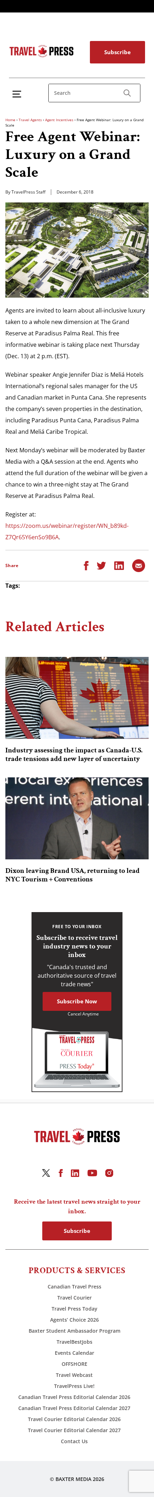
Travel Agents (30, 119)
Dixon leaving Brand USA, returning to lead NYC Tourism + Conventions (72, 875)
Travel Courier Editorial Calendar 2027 (74, 1430)
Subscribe (117, 52)
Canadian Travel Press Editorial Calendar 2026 (74, 1397)
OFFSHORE (74, 1363)
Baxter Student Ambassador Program (74, 1330)
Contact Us (74, 1441)
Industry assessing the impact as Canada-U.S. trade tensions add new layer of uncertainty (74, 754)
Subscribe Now (77, 1001)
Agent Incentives (59, 119)
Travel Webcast (74, 1375)
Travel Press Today (74, 1308)
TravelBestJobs (74, 1341)
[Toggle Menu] (18, 94)
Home (10, 119)
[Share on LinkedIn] (119, 565)
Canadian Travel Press (74, 1286)
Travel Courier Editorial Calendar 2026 (74, 1419)
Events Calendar (74, 1352)
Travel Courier (74, 1297)
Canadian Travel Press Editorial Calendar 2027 (74, 1408)
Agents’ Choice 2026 (74, 1319)
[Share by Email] (138, 565)
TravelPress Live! (74, 1386)
